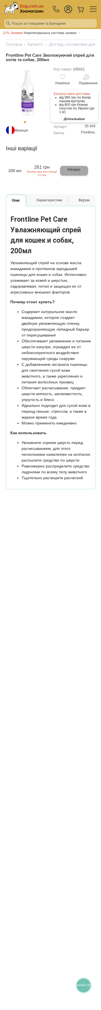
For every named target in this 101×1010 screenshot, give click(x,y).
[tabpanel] (27, 92)
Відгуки (84, 200)
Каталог (35, 44)
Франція (21, 130)
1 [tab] (26, 123)
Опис (16, 200)
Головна (14, 44)
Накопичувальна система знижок (40, 33)
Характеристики (49, 200)
